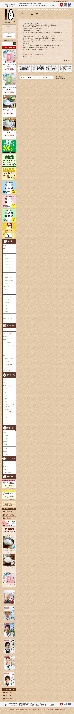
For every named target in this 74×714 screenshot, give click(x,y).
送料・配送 (8, 692)
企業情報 (17, 709)
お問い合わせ (9, 699)
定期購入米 (8, 518)
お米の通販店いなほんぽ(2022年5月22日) (33, 54)
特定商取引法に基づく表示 (25, 709)
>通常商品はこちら (12, 499)
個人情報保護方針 (35, 709)
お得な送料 (8, 511)
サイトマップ (43, 709)
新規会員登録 (9, 36)
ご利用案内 (11, 709)
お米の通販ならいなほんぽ (59, 709)
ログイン (9, 33)
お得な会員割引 (10, 515)
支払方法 (8, 695)
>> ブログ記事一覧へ (65, 60)
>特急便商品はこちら (12, 488)
